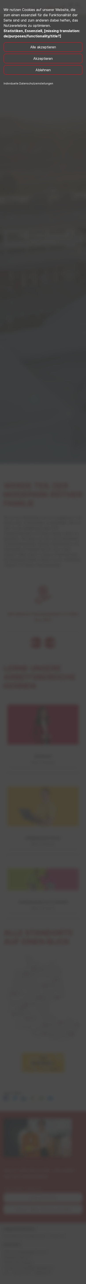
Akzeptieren (43, 58)
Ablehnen (43, 70)
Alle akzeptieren (43, 47)
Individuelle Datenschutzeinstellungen (28, 83)
